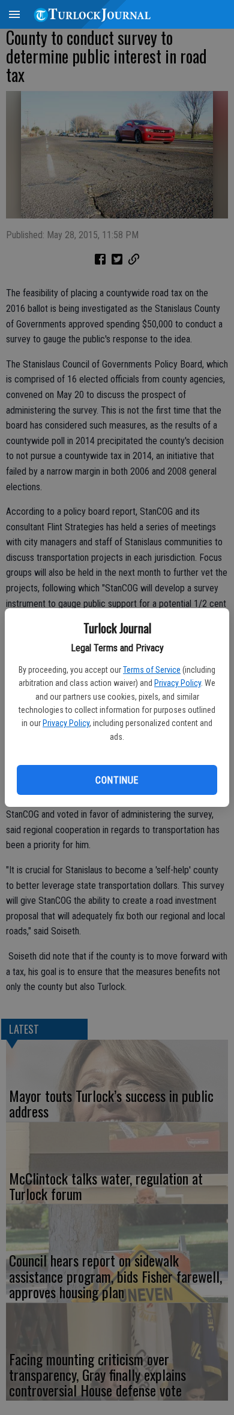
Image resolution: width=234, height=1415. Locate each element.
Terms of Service (152, 670)
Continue (116, 780)
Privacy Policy (177, 683)
